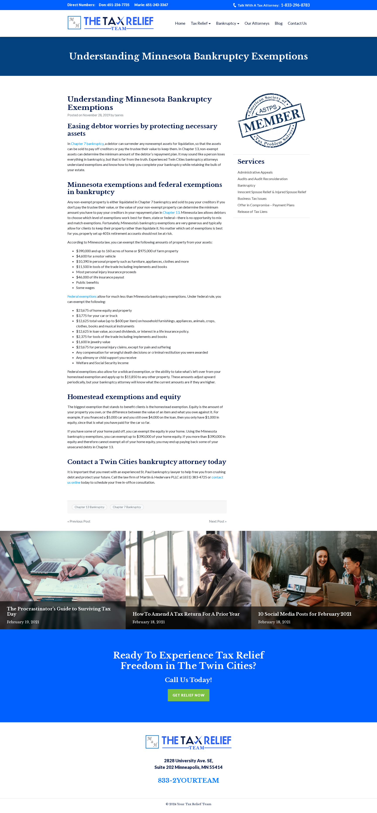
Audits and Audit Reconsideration (263, 179)
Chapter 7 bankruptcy (87, 143)
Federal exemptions (82, 296)
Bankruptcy (226, 23)
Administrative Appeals (255, 172)
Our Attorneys (257, 23)
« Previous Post (78, 521)
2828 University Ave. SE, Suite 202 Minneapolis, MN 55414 (188, 764)
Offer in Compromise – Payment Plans (266, 205)
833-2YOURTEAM (188, 780)
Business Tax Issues (252, 198)
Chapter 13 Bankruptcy (90, 507)
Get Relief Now (189, 695)
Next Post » (218, 521)
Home (180, 23)
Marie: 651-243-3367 (151, 5)
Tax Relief (199, 23)
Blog (279, 23)
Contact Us (297, 23)
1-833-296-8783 (274, 5)
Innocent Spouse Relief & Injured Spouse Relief (272, 192)
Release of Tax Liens (252, 211)
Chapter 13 (171, 212)
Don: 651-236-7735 (114, 5)
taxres (119, 115)
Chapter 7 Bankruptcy (127, 507)
